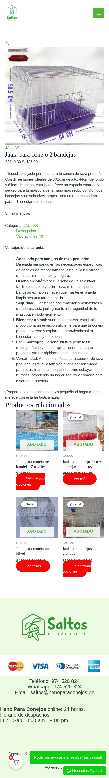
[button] (7, 43)
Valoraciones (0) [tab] (29, 236)
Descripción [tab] (26, 231)
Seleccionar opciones (30, 481)
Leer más (79, 479)
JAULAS (12, 148)
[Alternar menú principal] (98, 13)
